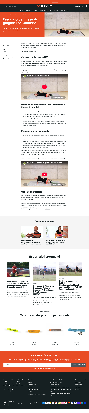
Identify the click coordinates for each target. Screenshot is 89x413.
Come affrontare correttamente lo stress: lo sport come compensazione (31, 242)
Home (21, 10)
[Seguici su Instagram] (8, 390)
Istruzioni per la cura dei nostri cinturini (37, 394)
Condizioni (31, 387)
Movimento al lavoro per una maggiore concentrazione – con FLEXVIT (56, 242)
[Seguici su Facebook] (5, 390)
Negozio (28, 10)
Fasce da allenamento (80, 380)
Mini (13, 342)
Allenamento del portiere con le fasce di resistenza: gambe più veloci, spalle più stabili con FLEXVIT (18, 284)
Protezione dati (32, 384)
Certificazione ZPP (54, 384)
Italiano (77, 6)
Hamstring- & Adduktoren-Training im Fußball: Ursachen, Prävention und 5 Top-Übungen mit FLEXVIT (44, 290)
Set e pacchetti (79, 382)
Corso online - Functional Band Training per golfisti (60, 390)
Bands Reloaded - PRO (56, 382)
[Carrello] (85, 6)
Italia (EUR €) (5, 403)
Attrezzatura (78, 387)
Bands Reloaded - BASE (56, 380)
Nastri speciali (78, 384)
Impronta (30, 382)
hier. (54, 368)
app (68, 10)
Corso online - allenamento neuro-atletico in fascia (60, 394)
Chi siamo (55, 10)
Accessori (77, 389)
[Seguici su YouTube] (12, 390)
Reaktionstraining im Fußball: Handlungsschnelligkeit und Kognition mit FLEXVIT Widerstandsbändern (70, 285)
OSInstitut (47, 209)
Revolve (34, 342)
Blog (50, 10)
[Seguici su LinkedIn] (16, 390)
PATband (76, 342)
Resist (55, 342)
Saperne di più (55, 2)
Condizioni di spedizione (34, 389)
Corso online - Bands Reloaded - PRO (59, 387)
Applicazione (43, 10)
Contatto (62, 10)
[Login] (82, 6)
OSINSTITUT (33, 51)
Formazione (35, 10)
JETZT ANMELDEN (78, 364)
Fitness (4, 51)
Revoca (30, 391)
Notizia (7, 14)
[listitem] (3, 58)
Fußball (9, 279)
